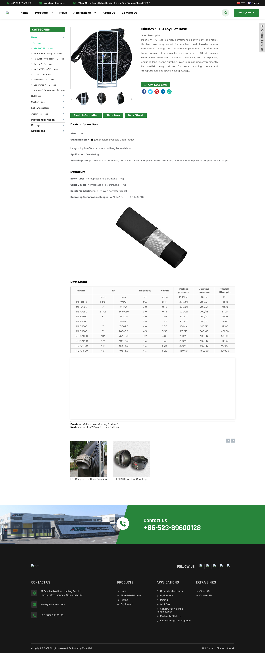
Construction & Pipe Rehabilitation (170, 610)
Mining (164, 599)
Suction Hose (38, 101)
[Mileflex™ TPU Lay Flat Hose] (82, 98)
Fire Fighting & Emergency (175, 620)
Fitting (35, 125)
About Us (109, 12)
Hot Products (208, 648)
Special (230, 648)
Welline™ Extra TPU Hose (46, 69)
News (63, 12)
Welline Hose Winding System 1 (100, 424)
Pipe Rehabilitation (43, 119)
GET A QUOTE (244, 12)
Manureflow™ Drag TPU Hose (48, 53)
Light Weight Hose (40, 107)
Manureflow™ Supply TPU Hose (49, 58)
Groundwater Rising (171, 590)
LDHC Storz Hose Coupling (131, 479)
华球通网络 (86, 648)
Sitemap (221, 648)
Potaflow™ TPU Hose (44, 79)
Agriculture (166, 595)
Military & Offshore (170, 616)
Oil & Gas (165, 604)
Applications (82, 12)
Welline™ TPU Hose (43, 64)
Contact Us (129, 12)
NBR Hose (36, 95)
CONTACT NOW (157, 84)
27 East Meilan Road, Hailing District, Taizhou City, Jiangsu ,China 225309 (113, 3)
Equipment (38, 130)
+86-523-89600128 (21, 3)
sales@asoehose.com (54, 3)
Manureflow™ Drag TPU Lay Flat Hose (99, 427)
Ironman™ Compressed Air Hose (49, 90)
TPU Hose (36, 43)
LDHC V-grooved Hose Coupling (88, 479)
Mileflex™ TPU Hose (43, 48)
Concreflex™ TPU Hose (45, 84)
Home (24, 12)
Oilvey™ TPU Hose (42, 74)
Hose (34, 37)
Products (41, 12)
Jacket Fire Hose (39, 113)
